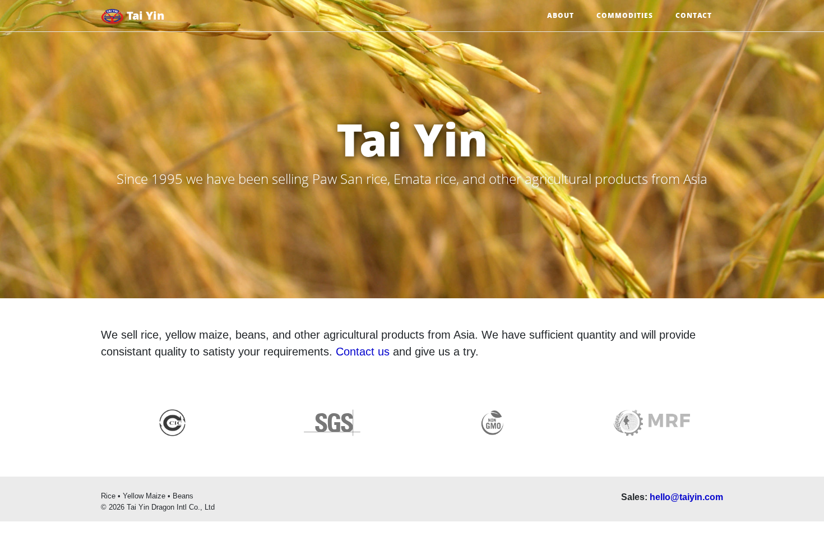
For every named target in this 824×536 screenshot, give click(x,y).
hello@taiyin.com (686, 497)
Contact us (363, 351)
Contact (693, 15)
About (560, 15)
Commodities (624, 15)
